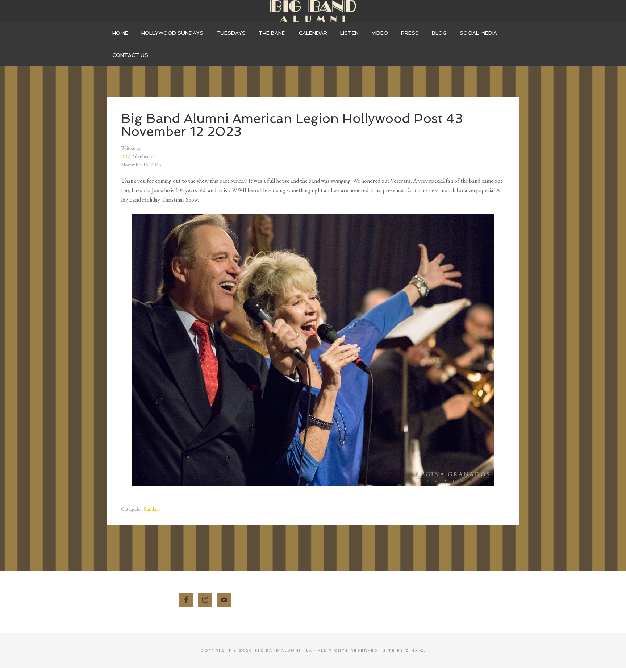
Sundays (152, 509)
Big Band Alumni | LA (283, 650)
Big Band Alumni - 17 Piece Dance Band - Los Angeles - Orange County (313, 11)
